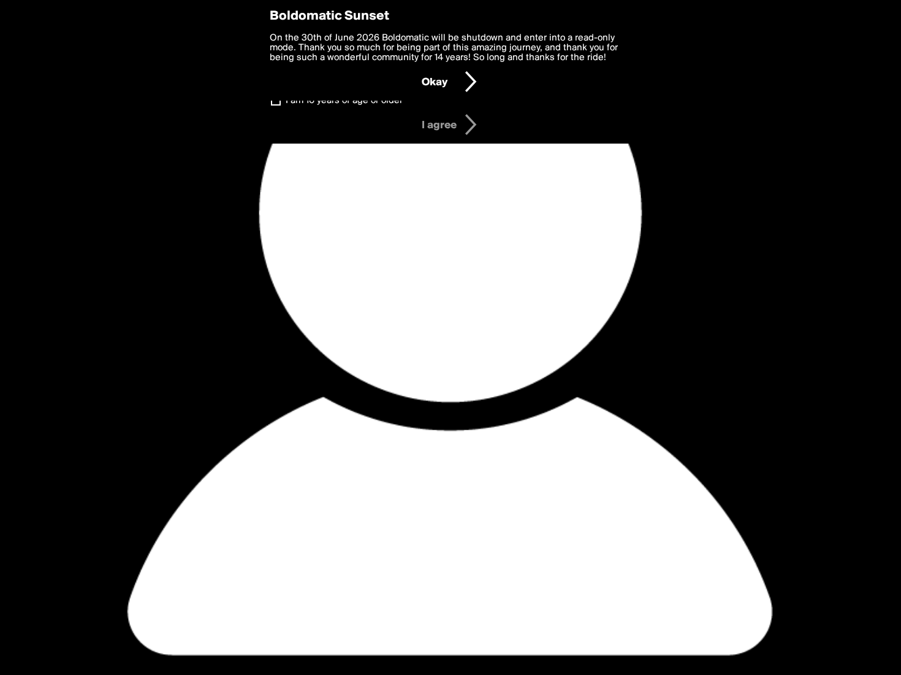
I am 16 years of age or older (344, 101)
